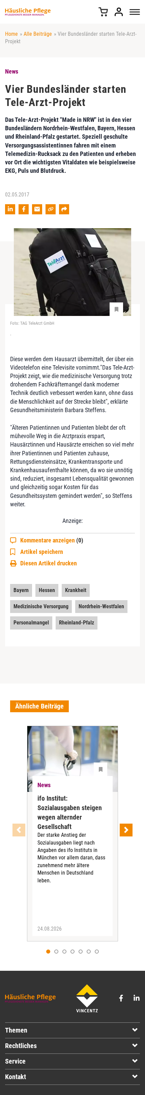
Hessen (47, 590)
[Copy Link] (51, 209)
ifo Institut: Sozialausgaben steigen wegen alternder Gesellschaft (69, 812)
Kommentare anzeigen (51, 540)
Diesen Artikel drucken (48, 563)
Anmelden (119, 11)
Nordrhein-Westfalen (101, 606)
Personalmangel (31, 622)
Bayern (21, 590)
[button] (56, 952)
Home (11, 34)
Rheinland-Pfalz (76, 622)
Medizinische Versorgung (40, 606)
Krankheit (75, 590)
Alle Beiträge (38, 34)
